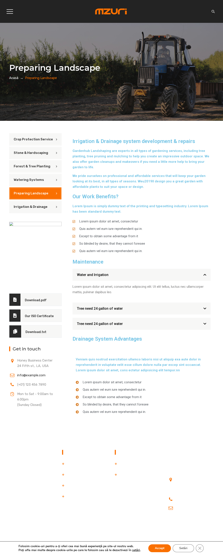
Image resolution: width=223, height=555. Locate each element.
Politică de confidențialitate (139, 464)
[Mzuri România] (111, 11)
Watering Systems (29, 180)
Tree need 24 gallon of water (100, 308)
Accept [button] (159, 548)
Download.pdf (36, 300)
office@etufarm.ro (189, 507)
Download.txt (35, 332)
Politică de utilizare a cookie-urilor (134, 477)
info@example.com (31, 375)
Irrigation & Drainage (30, 207)
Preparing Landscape (31, 193)
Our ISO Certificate (39, 316)
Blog (69, 486)
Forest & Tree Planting (32, 166)
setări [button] (136, 550)
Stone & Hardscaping (31, 153)
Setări (183, 548)
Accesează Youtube (182, 522)
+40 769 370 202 (189, 498)
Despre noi (74, 475)
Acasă (13, 78)
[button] (142, 275)
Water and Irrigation (92, 275)
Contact (72, 496)
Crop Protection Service (33, 139)
